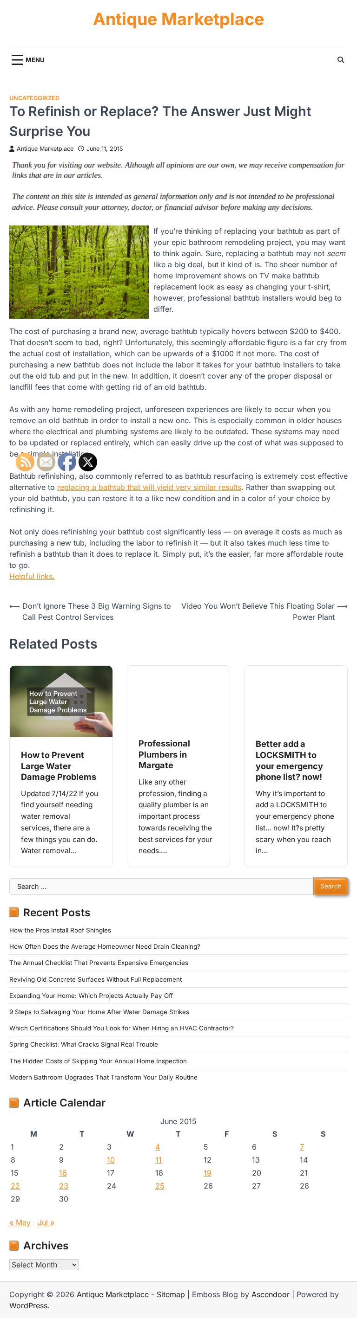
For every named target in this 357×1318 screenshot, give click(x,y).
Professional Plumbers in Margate (164, 754)
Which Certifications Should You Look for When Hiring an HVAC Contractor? (121, 1028)
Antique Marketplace (178, 19)
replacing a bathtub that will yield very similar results (149, 487)
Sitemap (171, 1294)
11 (158, 1159)
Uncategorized (34, 98)
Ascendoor (270, 1294)
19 (208, 1172)
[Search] (341, 60)
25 (160, 1185)
